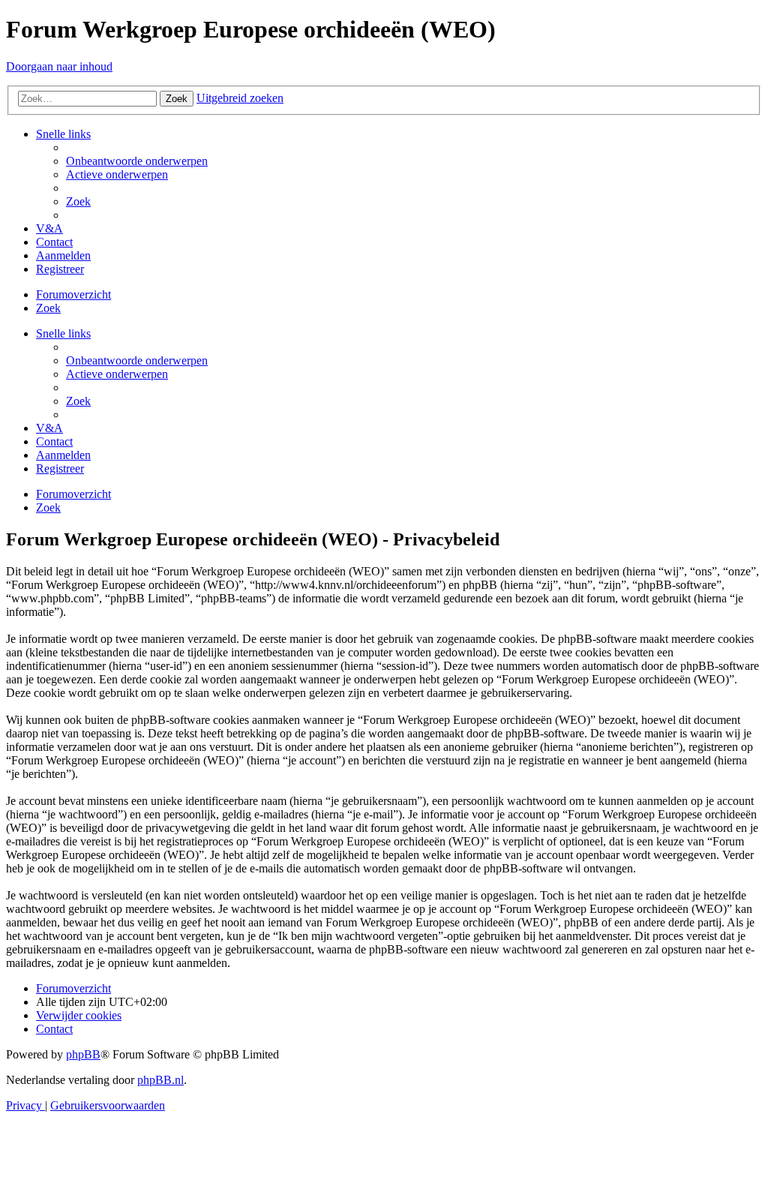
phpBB (83, 1054)
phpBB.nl (160, 1079)
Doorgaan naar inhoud (59, 66)
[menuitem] (137, 161)
